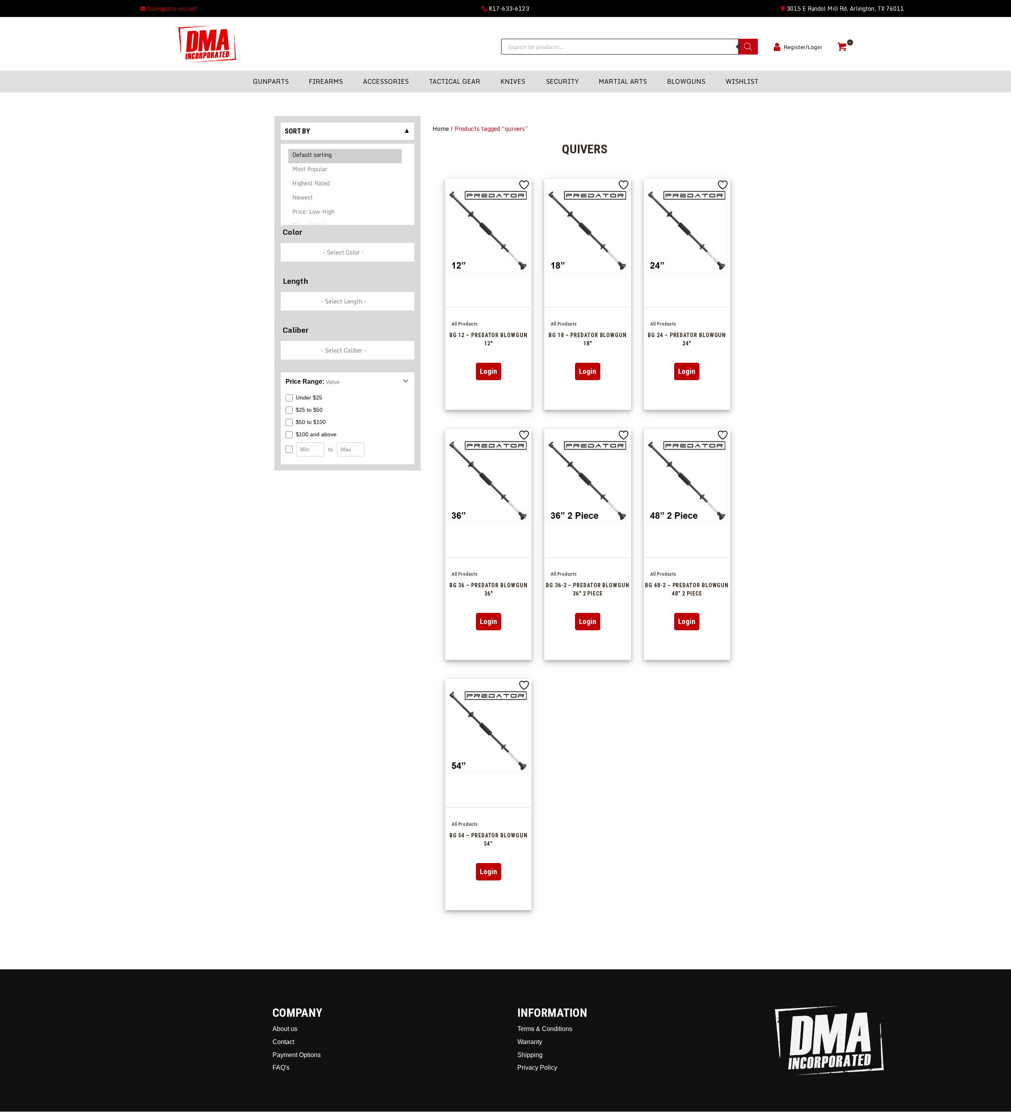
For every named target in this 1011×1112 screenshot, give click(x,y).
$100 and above (316, 434)
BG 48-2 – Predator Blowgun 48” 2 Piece (687, 589)
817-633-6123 (508, 8)
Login (488, 371)
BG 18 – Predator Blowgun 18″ (588, 339)
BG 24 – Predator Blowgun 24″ (687, 339)
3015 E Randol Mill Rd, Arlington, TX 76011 (844, 8)
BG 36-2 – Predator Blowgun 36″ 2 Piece (588, 589)
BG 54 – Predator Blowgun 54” (488, 839)
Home (440, 128)
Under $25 (309, 397)
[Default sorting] (345, 156)
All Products (464, 324)
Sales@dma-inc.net (171, 8)
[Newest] (345, 199)
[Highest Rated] (345, 184)
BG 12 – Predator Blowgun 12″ (488, 339)
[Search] (748, 47)
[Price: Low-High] (345, 213)
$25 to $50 (309, 410)
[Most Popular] (345, 170)
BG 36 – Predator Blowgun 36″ (488, 589)
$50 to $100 (311, 422)
